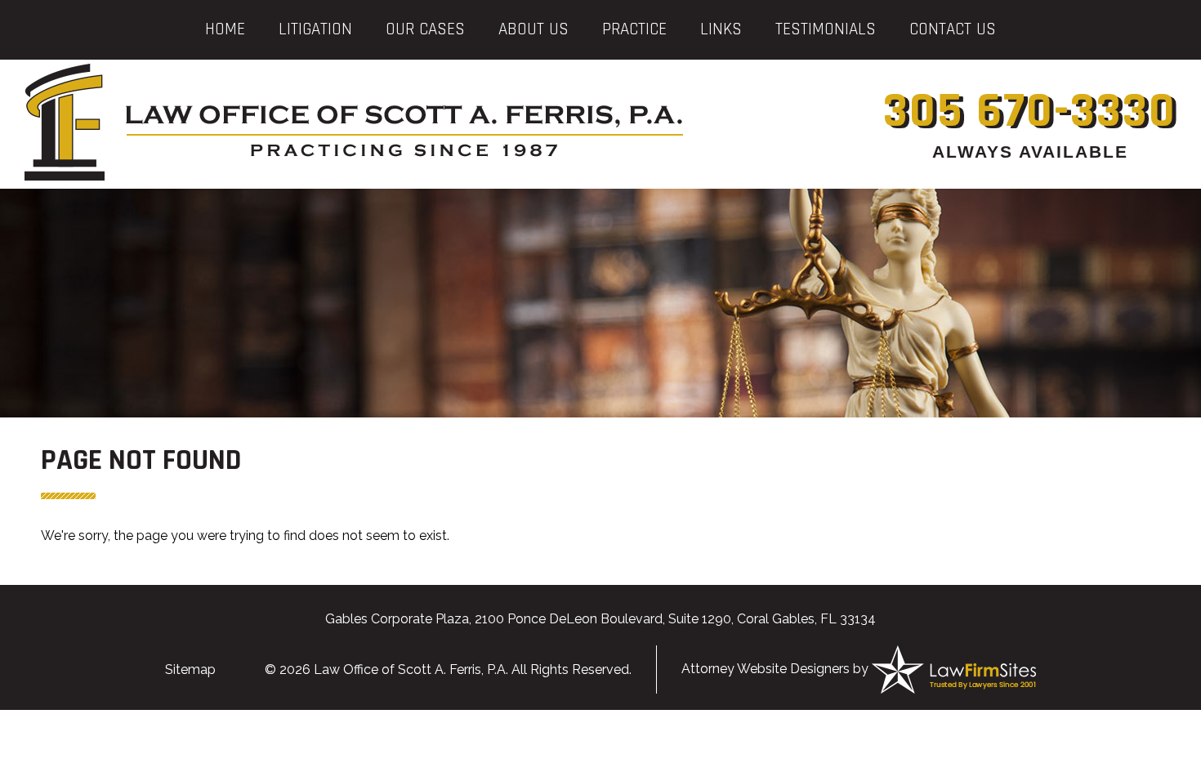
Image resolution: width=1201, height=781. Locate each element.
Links (721, 29)
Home (225, 29)
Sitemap (190, 669)
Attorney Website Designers (765, 668)
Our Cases (425, 29)
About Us (533, 29)
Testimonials (825, 29)
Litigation (315, 29)
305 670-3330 (1029, 111)
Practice (634, 29)
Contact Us (952, 29)
